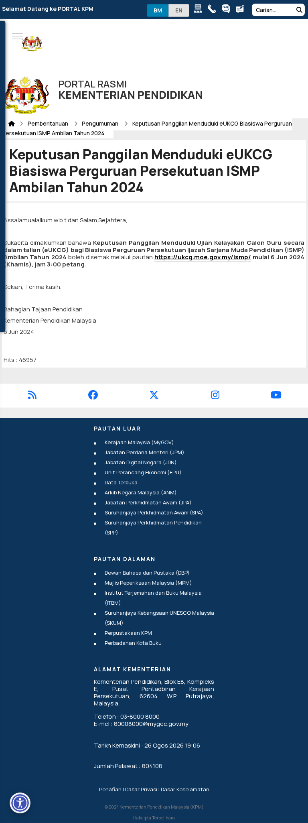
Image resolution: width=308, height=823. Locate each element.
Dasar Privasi (141, 789)
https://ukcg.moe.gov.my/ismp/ (202, 257)
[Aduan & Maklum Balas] (242, 10)
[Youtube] (276, 396)
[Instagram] (215, 396)
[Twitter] (154, 396)
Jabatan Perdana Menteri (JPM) (144, 452)
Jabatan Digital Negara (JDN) (141, 462)
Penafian (110, 789)
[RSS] (32, 396)
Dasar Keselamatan (185, 789)
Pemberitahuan (48, 123)
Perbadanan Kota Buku (133, 642)
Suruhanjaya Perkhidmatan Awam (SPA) (154, 512)
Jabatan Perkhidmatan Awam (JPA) (148, 502)
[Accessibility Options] (20, 803)
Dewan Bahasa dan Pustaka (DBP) (147, 572)
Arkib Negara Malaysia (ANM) (141, 492)
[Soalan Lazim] (228, 10)
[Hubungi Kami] (214, 10)
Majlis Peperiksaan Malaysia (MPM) (148, 582)
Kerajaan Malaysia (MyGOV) (139, 442)
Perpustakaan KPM (128, 632)
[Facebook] (93, 396)
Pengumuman (101, 123)
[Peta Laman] (200, 10)
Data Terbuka (121, 482)
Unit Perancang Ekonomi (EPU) (143, 472)
